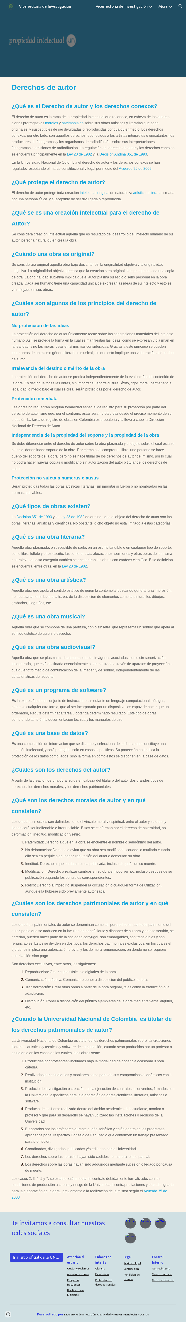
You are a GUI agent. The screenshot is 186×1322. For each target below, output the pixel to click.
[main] (93, 644)
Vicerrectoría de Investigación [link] (122, 6)
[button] (180, 6)
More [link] (163, 6)
